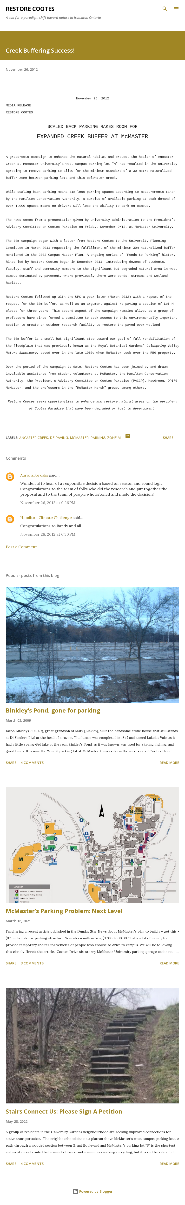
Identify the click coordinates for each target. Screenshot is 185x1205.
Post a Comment (21, 546)
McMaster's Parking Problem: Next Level (64, 911)
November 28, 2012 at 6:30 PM (47, 534)
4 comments (32, 762)
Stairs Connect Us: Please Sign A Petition (64, 1111)
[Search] (165, 9)
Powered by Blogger (95, 1191)
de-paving (59, 437)
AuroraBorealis (34, 475)
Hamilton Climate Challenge (46, 517)
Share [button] (168, 437)
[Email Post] (128, 437)
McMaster (79, 437)
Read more (169, 762)
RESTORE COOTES (30, 9)
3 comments (32, 963)
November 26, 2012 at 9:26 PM (47, 502)
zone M (114, 437)
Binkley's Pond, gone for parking (53, 710)
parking (98, 437)
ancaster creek (33, 437)
